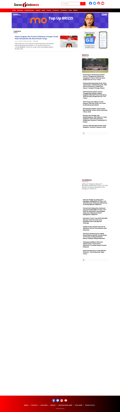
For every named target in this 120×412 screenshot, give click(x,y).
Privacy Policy (90, 405)
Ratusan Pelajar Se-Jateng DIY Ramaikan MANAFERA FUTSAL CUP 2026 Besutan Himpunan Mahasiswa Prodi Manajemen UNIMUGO (95, 202)
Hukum (49, 10)
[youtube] (103, 4)
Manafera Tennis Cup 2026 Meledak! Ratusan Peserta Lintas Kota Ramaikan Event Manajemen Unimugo (95, 220)
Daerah (38, 10)
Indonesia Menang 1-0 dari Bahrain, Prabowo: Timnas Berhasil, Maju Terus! (94, 252)
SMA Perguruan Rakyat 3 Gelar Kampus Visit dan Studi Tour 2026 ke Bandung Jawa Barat (94, 103)
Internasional (29, 10)
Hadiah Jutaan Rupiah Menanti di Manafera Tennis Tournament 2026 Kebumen (95, 228)
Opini (70, 10)
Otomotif (55, 10)
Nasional (20, 10)
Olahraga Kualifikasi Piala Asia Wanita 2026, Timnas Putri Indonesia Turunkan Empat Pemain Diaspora (94, 244)
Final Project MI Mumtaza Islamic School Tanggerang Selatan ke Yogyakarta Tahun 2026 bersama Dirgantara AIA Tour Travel (94, 77)
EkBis (43, 10)
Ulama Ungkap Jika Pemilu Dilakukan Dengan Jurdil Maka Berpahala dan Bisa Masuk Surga (36, 38)
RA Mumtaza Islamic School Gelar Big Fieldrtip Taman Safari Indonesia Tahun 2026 (95, 110)
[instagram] (99, 4)
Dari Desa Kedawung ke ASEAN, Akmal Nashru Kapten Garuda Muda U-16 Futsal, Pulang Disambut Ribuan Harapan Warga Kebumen (95, 236)
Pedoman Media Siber (65, 405)
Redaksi (52, 405)
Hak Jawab (43, 405)
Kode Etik (34, 405)
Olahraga (63, 10)
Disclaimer (78, 405)
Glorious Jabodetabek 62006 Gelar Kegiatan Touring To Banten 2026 (94, 126)
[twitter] (95, 4)
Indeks (75, 10)
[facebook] (91, 4)
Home (14, 10)
